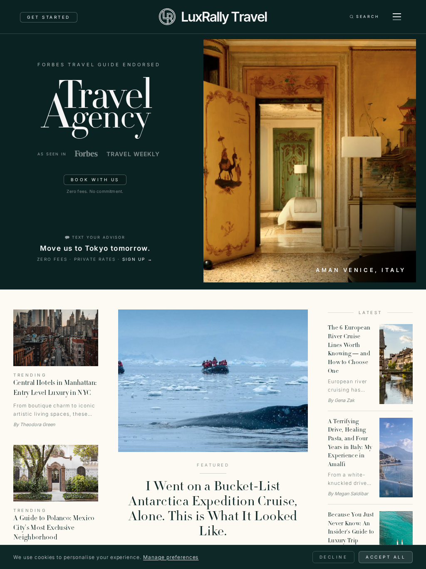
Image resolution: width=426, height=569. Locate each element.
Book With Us (95, 179)
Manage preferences (170, 557)
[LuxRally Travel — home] (213, 16)
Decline (334, 556)
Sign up (137, 259)
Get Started (48, 17)
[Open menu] (397, 16)
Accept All (386, 556)
